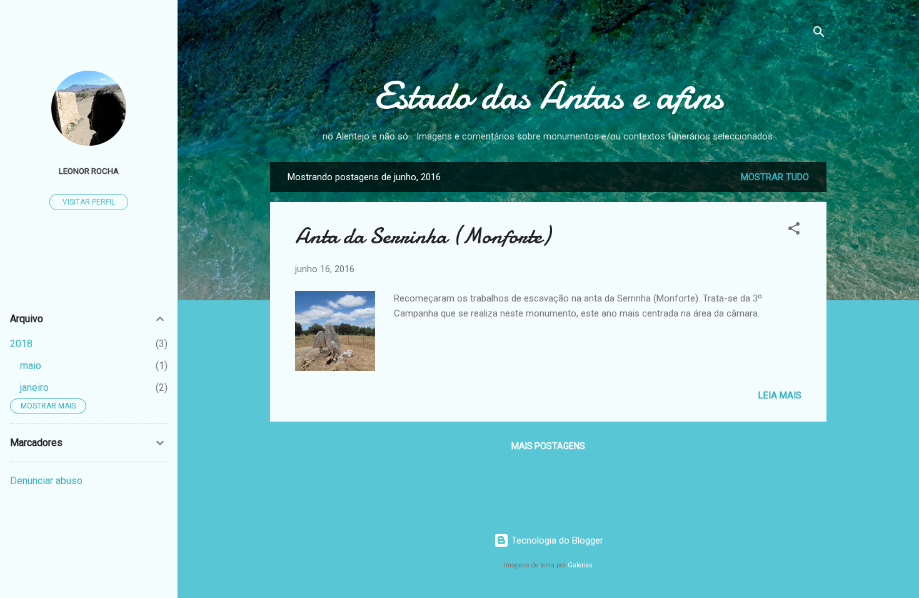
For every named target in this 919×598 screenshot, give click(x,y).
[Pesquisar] (818, 34)
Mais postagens (548, 446)
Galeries (580, 565)
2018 (21, 344)
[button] (793, 230)
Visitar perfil (89, 202)
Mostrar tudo (775, 177)
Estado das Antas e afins (548, 96)
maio (30, 366)
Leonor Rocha (89, 171)
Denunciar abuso (46, 481)
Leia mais (779, 395)
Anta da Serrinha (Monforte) (422, 236)
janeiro (34, 387)
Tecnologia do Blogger (556, 540)
